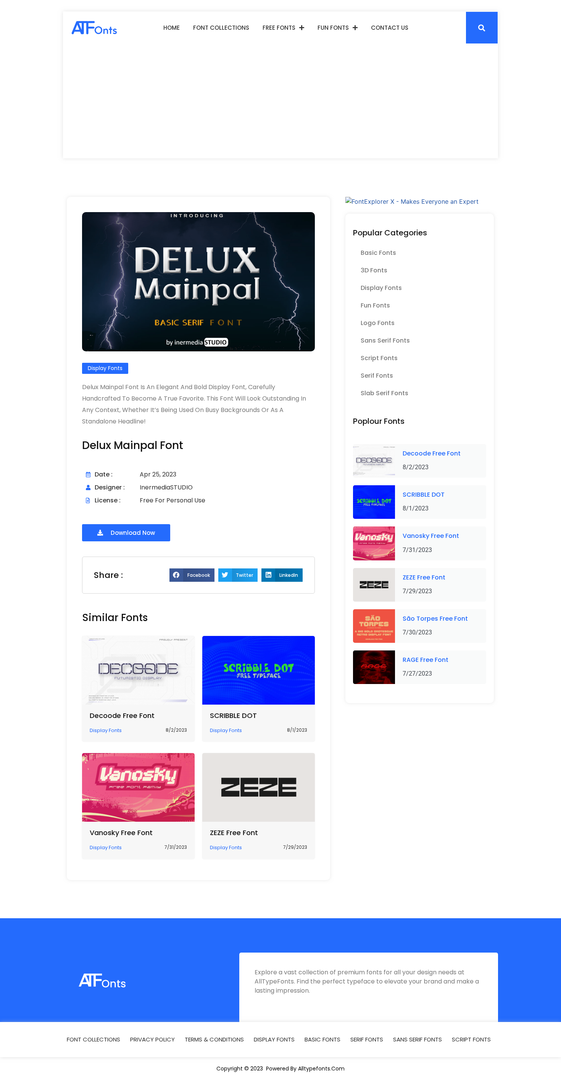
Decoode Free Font (122, 715)
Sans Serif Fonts (385, 340)
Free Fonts (279, 28)
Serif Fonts (377, 375)
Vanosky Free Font (121, 832)
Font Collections (221, 28)
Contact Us (389, 28)
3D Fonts (374, 270)
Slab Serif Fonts (384, 393)
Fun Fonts (333, 28)
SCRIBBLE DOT (233, 715)
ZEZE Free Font (234, 832)
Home (171, 28)
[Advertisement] (280, 101)
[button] (482, 27)
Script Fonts (379, 358)
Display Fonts (381, 287)
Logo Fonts (378, 323)
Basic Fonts (378, 252)
